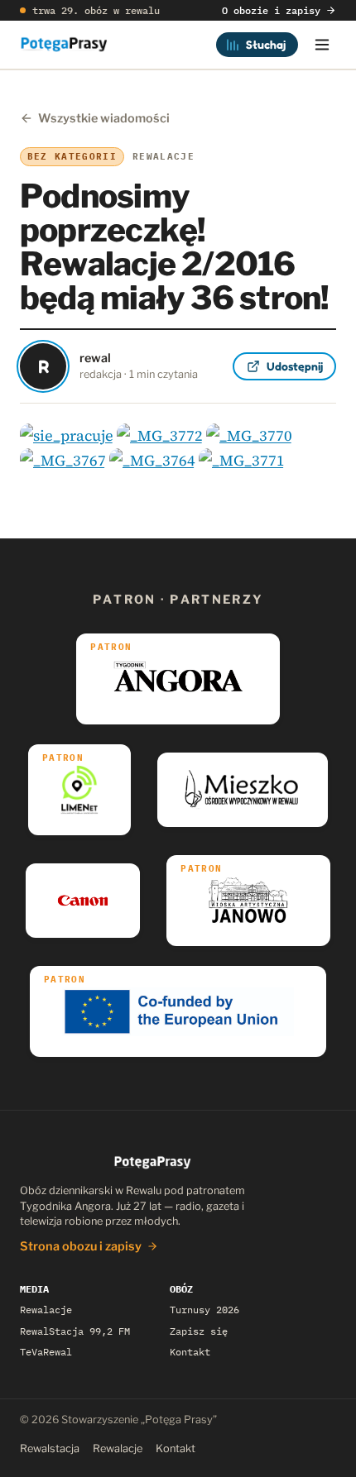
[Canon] (83, 900)
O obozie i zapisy (271, 10)
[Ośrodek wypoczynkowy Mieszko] (242, 790)
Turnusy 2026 (204, 1309)
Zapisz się (199, 1331)
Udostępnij (295, 366)
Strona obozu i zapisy (81, 1246)
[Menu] (322, 45)
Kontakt (190, 1352)
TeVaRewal (46, 1352)
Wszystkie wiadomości (104, 118)
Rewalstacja (49, 1448)
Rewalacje (46, 1309)
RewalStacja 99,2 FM (75, 1331)
